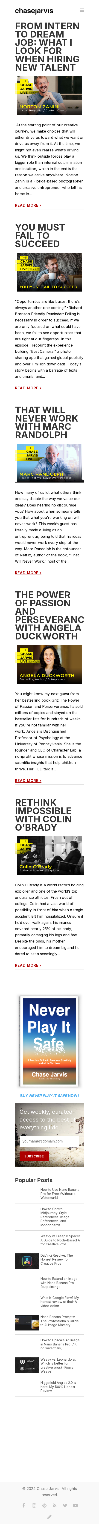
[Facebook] (23, 1505)
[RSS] (54, 1505)
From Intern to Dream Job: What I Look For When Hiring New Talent (47, 46)
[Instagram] (34, 1505)
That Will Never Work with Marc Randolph (46, 422)
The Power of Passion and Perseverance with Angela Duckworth (52, 615)
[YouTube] (75, 1505)
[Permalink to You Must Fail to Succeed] (49, 272)
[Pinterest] (44, 1505)
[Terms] (49, 1516)
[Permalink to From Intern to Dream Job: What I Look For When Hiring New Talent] (49, 95)
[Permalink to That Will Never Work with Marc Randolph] (49, 463)
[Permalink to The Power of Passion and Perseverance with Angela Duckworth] (49, 664)
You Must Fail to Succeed (40, 235)
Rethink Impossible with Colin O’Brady (43, 815)
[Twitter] (65, 1505)
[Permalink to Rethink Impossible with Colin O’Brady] (49, 855)
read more (28, 205)
